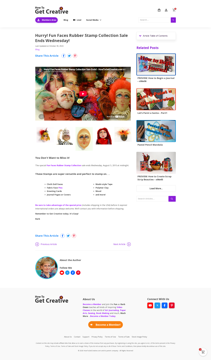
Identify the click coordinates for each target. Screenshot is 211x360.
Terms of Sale (66, 346)
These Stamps (43, 173)
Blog (37, 49)
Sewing (91, 313)
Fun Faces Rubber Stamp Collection (64, 165)
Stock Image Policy (81, 346)
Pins (60, 187)
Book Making (102, 313)
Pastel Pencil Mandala (150, 144)
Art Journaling (112, 310)
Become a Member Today (102, 316)
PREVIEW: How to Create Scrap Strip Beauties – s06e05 (154, 178)
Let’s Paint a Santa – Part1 (152, 112)
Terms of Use (55, 346)
